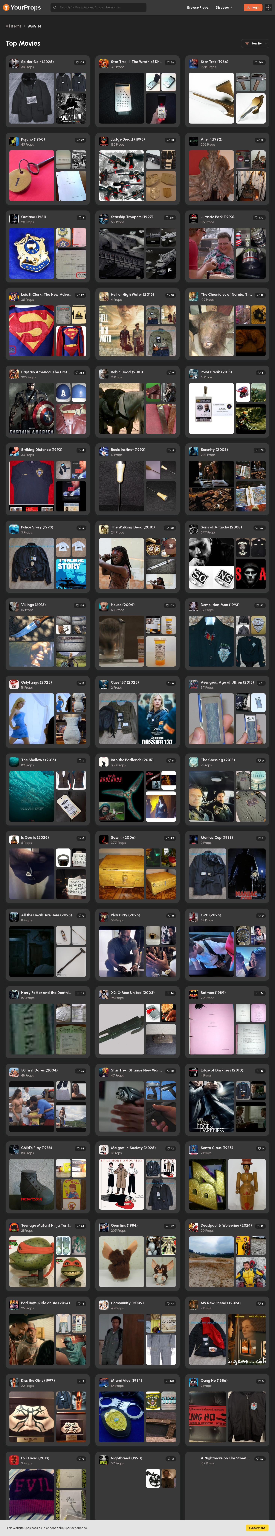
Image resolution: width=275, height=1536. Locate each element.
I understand (257, 1528)
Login (255, 7)
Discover (222, 7)
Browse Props (197, 7)
